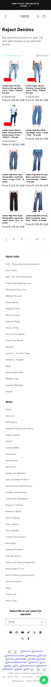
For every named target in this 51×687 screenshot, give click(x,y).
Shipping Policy (13, 308)
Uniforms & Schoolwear (17, 499)
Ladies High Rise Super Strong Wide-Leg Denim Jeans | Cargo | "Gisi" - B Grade (13, 178)
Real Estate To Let (15, 569)
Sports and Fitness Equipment (20, 562)
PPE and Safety (13, 556)
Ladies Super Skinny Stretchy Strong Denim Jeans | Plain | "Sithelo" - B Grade (36, 89)
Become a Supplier (15, 360)
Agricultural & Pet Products (19, 486)
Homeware (11, 454)
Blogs (8, 366)
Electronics (11, 467)
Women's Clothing (14, 505)
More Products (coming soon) (20, 575)
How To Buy (11, 270)
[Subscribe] (42, 622)
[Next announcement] (46, 5)
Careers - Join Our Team (18, 353)
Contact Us (11, 594)
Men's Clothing (13, 518)
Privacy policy (27, 677)
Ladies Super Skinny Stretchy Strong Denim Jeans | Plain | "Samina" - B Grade (13, 89)
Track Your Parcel (14, 340)
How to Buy (11, 600)
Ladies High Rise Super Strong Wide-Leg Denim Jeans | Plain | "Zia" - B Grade (12, 219)
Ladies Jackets (13, 435)
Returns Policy (13, 315)
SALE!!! (9, 441)
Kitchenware (12, 460)
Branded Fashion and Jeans (19, 428)
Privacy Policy (12, 328)
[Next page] (45, 239)
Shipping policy (18, 681)
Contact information (34, 681)
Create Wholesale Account (18, 283)
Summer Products (14, 549)
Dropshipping (12, 302)
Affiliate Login (12, 379)
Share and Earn (13, 581)
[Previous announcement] (5, 5)
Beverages (11, 543)
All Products (11, 422)
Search (9, 391)
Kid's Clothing (12, 530)
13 (37, 239)
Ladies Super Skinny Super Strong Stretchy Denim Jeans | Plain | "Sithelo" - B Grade (12, 133)
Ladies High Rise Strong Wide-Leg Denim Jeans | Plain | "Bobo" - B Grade (36, 218)
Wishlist (9, 347)
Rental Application (14, 372)
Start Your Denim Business (19, 277)
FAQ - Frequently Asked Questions (22, 264)
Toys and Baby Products (17, 479)
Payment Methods (14, 385)
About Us (10, 416)
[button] (6, 16)
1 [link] (6, 239)
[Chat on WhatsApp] (44, 680)
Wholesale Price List (16, 289)
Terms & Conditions (15, 334)
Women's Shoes (13, 511)
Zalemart (17, 673)
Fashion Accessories (16, 537)
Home (8, 409)
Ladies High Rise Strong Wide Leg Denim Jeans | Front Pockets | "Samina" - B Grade (37, 178)
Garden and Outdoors (16, 492)
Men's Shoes (12, 524)
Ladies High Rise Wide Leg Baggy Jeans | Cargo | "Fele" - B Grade (37, 132)
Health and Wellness (16, 473)
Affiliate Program (14, 296)
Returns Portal (13, 321)
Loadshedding (12, 447)
